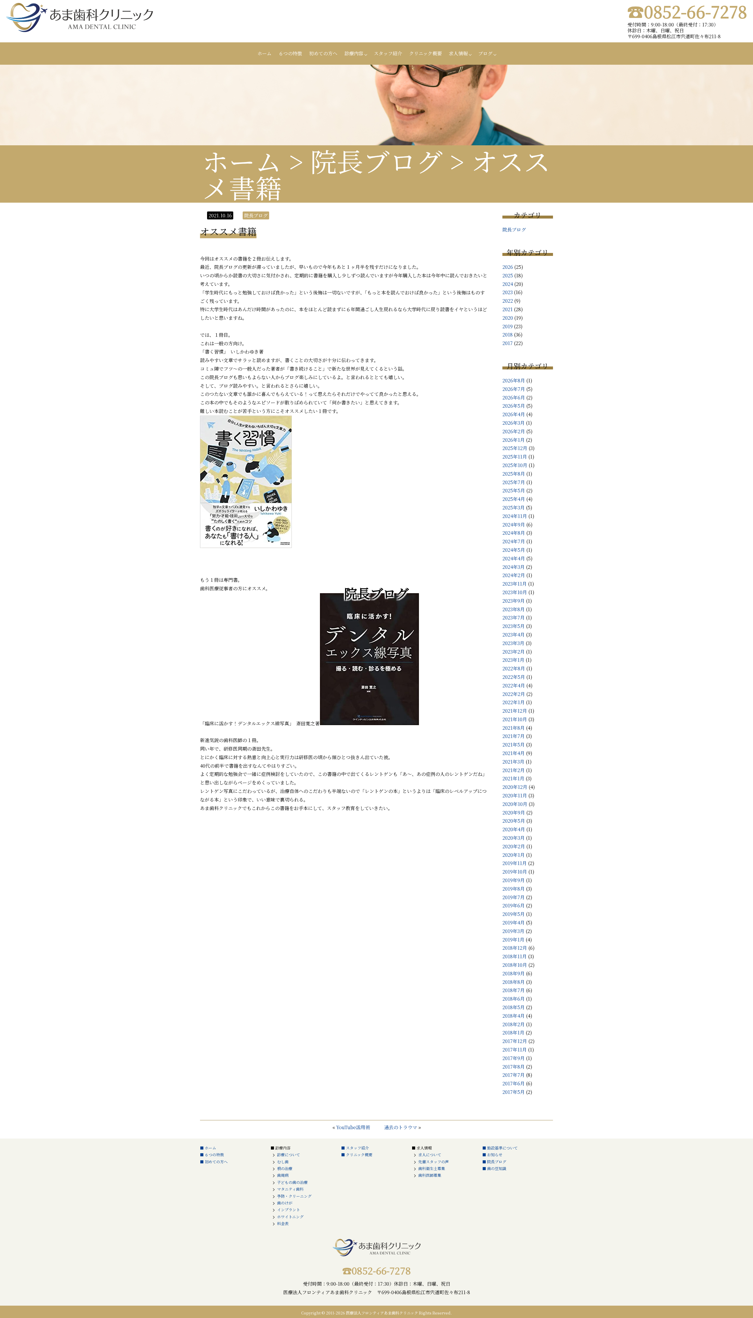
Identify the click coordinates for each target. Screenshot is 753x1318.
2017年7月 (513, 1075)
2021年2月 (513, 770)
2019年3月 (513, 931)
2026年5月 (513, 405)
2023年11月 (514, 583)
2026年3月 (513, 422)
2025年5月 (513, 490)
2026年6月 (513, 397)
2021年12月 (514, 710)
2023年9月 (513, 600)
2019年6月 (513, 905)
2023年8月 (513, 609)
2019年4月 (513, 922)
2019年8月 (513, 888)
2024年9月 (513, 524)
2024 (507, 284)
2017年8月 (513, 1066)
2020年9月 (513, 812)
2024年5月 (513, 549)
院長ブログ (514, 229)
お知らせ (494, 1154)
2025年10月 (514, 465)
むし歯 (283, 1161)
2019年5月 (513, 914)
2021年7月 (513, 736)
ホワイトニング (290, 1216)
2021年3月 (513, 761)
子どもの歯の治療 (292, 1182)
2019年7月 (513, 897)
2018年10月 (514, 965)
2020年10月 (514, 804)
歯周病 (283, 1175)
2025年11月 (514, 456)
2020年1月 (513, 855)
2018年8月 (513, 982)
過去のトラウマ (400, 1127)
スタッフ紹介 (388, 53)
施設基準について (502, 1148)
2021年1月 (513, 778)
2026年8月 (513, 380)
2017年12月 (514, 1041)
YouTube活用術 (353, 1127)
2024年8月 (513, 532)
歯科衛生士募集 (431, 1168)
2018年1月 (513, 1032)
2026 (507, 267)
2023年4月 (513, 634)
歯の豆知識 (496, 1168)
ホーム (264, 53)
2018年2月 (513, 1024)
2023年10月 (514, 592)
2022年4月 (513, 685)
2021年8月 (513, 727)
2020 (507, 317)
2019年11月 (514, 863)
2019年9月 (513, 880)
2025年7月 (513, 482)
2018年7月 (513, 990)
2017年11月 (514, 1049)
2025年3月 (513, 507)
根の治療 (284, 1168)
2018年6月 (513, 998)
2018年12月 (514, 947)
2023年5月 (513, 626)
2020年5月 (513, 820)
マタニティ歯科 (290, 1189)
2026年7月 (513, 389)
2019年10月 (514, 871)
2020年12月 (514, 787)
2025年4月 (513, 499)
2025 (507, 275)
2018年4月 (513, 1015)
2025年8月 (513, 473)
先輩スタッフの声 (433, 1161)
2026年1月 (513, 439)
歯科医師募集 (429, 1175)
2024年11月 (514, 516)
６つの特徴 (290, 53)
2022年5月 (513, 677)
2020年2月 (513, 846)
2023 (507, 292)
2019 (507, 326)
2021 (507, 309)
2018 (507, 334)
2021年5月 (513, 744)
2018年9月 (513, 973)
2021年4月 (513, 753)
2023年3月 (513, 643)
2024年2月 (513, 575)
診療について (288, 1154)
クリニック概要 (425, 53)
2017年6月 (513, 1083)
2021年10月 (514, 719)
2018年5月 (513, 1007)
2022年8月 (513, 668)
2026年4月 (513, 414)
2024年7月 (513, 541)
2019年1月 (513, 939)
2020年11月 (514, 795)
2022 (507, 300)
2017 (507, 343)
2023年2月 (513, 651)
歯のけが (284, 1203)
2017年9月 (513, 1058)
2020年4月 (513, 829)
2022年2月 (513, 694)
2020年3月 (513, 837)
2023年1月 (513, 659)
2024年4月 (513, 558)
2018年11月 (514, 956)
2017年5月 (513, 1092)
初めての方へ (323, 53)
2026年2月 (513, 431)
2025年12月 (514, 448)
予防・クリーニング (294, 1196)
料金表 (283, 1223)
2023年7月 (513, 617)
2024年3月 (513, 567)
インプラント (288, 1209)
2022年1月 (513, 702)
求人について (429, 1154)
